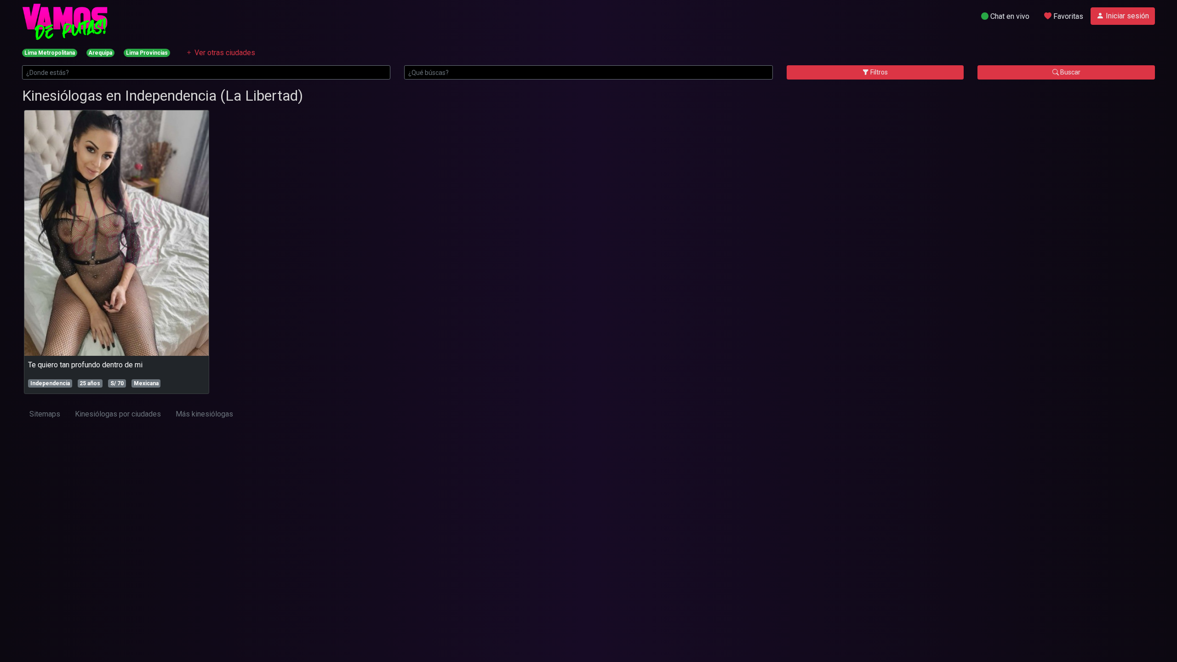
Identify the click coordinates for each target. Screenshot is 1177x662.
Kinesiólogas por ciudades (118, 414)
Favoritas (1067, 16)
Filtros (878, 72)
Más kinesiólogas (204, 414)
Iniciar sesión (1126, 15)
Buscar (1069, 72)
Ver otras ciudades (224, 52)
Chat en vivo (1008, 16)
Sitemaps (44, 414)
